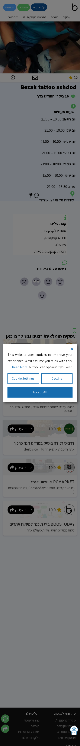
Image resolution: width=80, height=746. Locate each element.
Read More (20, 367)
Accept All (40, 392)
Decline (56, 378)
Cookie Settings (23, 378)
